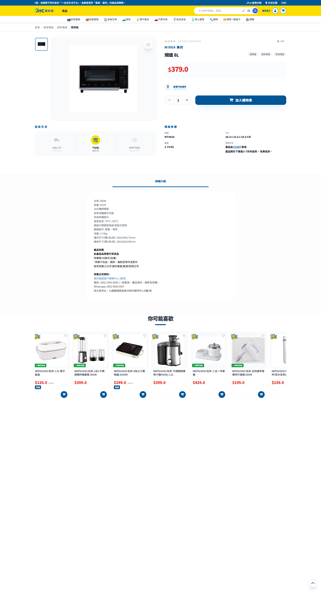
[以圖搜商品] (248, 10)
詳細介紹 (160, 181)
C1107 (237, 147)
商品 (64, 11)
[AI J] (243, 10)
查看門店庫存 (179, 86)
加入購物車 (243, 100)
